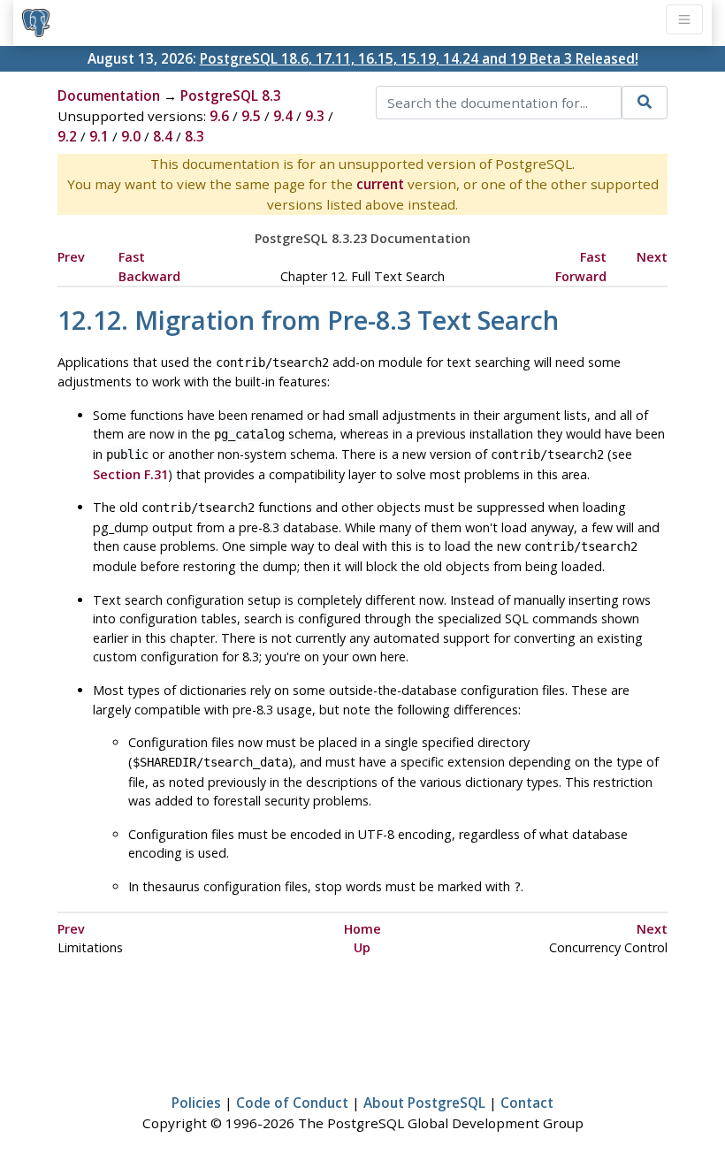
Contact (526, 1102)
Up (362, 947)
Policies (196, 1102)
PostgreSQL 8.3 (230, 95)
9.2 (67, 136)
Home (362, 928)
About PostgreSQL (424, 1102)
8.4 (162, 136)
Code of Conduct (292, 1102)
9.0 (131, 136)
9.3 (314, 116)
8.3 (194, 136)
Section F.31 (130, 474)
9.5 (251, 116)
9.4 (283, 116)
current (380, 184)
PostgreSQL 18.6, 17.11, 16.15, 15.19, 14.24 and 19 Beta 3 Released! (419, 58)
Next (652, 256)
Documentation (108, 95)
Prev (71, 256)
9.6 (219, 116)
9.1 (99, 136)
